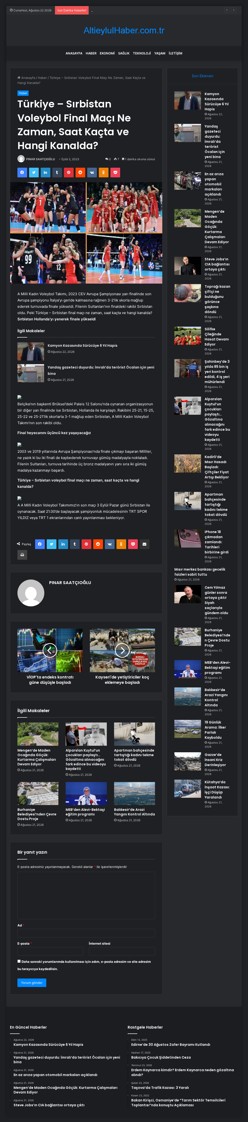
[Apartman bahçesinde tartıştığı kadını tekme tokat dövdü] (134, 734)
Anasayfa (74, 53)
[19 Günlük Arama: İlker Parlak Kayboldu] (187, 729)
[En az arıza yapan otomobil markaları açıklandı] (187, 181)
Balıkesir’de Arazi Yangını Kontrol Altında (134, 812)
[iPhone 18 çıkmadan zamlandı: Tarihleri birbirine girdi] (187, 538)
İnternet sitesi (99, 943)
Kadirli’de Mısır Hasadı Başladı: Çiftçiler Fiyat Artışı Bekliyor (217, 467)
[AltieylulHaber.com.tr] (124, 30)
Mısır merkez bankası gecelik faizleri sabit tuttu (199, 572)
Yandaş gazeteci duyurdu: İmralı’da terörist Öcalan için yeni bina (215, 141)
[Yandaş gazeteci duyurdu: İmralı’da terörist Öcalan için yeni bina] (30, 373)
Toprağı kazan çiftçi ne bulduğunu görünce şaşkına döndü (217, 299)
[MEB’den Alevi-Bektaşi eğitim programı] (86, 793)
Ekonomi (107, 53)
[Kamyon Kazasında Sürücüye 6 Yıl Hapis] (30, 351)
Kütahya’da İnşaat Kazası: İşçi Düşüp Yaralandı (217, 790)
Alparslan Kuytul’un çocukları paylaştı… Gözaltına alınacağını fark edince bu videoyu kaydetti (86, 759)
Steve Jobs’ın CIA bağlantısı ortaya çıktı (217, 264)
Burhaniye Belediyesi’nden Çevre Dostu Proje (36, 814)
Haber (91, 53)
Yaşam (159, 53)
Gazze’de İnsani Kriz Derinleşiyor (215, 759)
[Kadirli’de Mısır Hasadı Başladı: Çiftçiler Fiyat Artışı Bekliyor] (187, 463)
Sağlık (124, 53)
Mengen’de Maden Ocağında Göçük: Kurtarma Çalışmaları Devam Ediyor (36, 757)
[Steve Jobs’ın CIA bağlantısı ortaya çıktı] (187, 266)
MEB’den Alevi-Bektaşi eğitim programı (85, 812)
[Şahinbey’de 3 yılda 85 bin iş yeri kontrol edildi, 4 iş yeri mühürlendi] (187, 368)
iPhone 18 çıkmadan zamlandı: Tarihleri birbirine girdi (217, 542)
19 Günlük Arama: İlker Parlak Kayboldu (215, 730)
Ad (20, 925)
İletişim (175, 53)
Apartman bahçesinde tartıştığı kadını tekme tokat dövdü (134, 755)
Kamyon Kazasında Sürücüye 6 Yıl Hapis (82, 345)
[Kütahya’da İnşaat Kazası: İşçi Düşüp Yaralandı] (187, 789)
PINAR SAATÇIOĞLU (40, 159)
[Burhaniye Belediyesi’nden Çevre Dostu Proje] (38, 793)
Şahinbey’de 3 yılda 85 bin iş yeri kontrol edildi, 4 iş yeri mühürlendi (217, 371)
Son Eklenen (202, 76)
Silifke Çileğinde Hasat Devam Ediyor (217, 337)
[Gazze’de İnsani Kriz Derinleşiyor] (187, 761)
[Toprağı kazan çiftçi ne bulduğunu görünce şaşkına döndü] (187, 293)
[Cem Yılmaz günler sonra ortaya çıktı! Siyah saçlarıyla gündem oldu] (187, 594)
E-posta (24, 943)
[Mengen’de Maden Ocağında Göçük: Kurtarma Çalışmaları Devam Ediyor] (38, 734)
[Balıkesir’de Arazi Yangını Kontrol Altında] (134, 793)
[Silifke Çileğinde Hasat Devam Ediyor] (187, 336)
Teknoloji (142, 53)
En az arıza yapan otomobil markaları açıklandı (125, 10)
